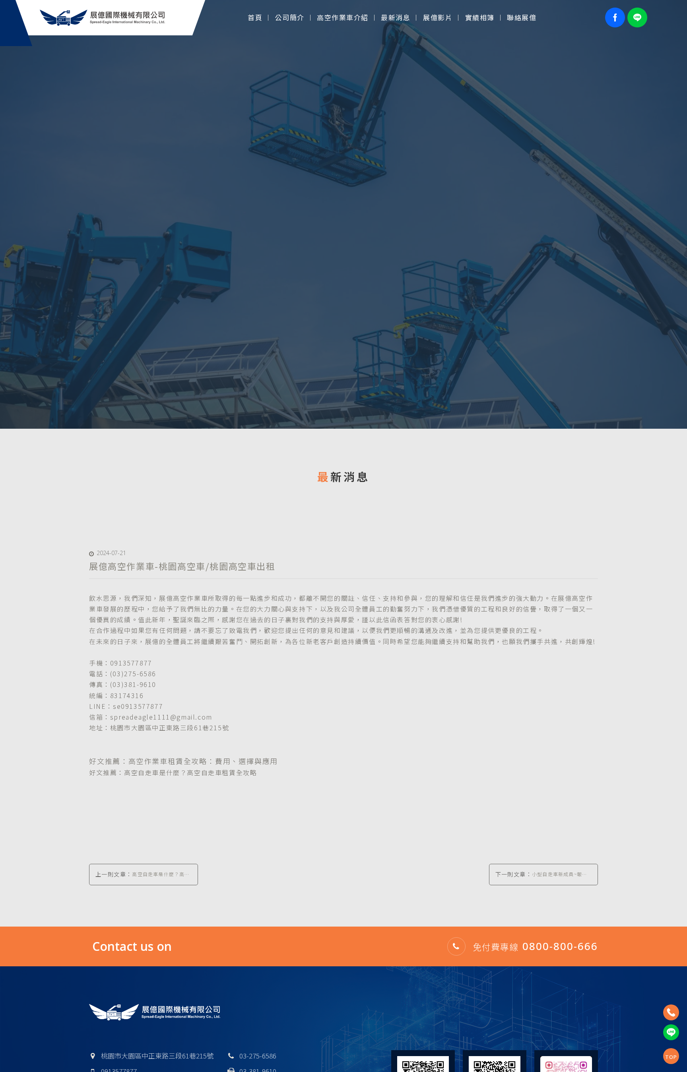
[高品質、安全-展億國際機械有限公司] (343, 214)
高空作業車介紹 (343, 17)
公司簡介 (290, 17)
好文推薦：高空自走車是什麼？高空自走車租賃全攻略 (173, 772)
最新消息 (395, 17)
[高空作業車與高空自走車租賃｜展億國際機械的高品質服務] (102, 16)
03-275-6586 (257, 1055)
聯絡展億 (521, 17)
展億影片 (437, 17)
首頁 (255, 17)
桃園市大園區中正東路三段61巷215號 (157, 1055)
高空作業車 (190, 598)
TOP (671, 1056)
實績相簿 (480, 17)
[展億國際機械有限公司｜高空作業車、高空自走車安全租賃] (154, 1012)
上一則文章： (142, 877)
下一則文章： (541, 877)
